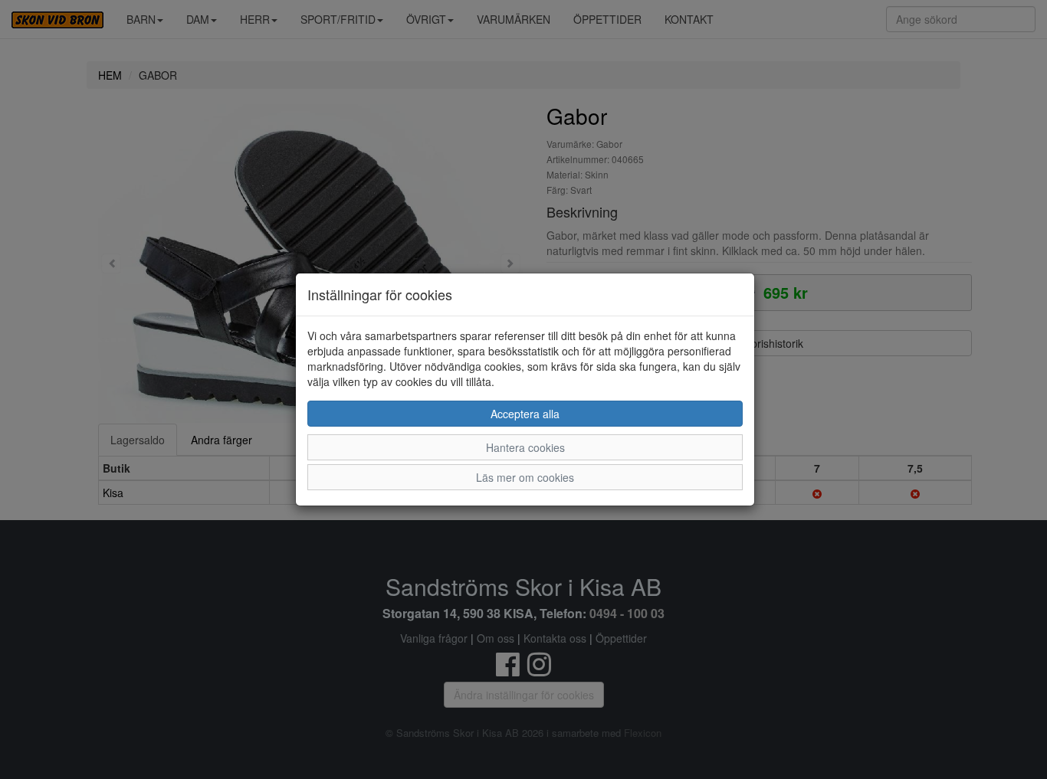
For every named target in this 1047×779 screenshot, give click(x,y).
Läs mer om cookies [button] (525, 477)
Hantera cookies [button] (525, 447)
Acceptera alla (525, 413)
